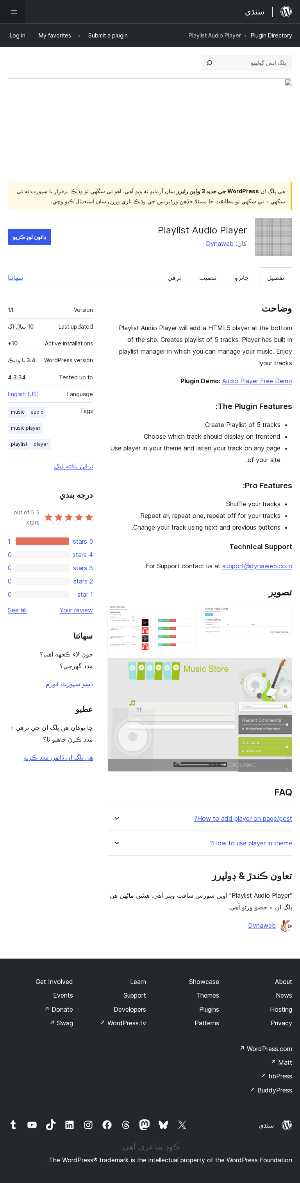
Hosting (281, 1009)
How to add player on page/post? (243, 818)
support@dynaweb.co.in (257, 566)
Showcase (204, 982)
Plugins (209, 1009)
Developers (130, 1009)
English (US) (23, 394)
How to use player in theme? (251, 843)
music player (26, 428)
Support (134, 995)
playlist (19, 444)
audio (37, 412)
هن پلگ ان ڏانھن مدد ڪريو (58, 757)
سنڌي (266, 1125)
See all (17, 610)
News (284, 995)
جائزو (242, 277)
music (18, 412)
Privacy (281, 1023)
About (283, 982)
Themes (207, 995)
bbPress (276, 1076)
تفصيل (275, 277)
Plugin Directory (271, 35)
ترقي (174, 277)
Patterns (207, 1023)
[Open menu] (12, 11)
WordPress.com (265, 1049)
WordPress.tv (123, 1023)
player (41, 444)
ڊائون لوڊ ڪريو (29, 236)
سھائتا (15, 277)
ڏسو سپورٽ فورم (69, 684)
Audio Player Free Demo (257, 381)
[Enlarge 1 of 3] (282, 616)
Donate (58, 1009)
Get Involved (54, 982)
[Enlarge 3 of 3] (282, 668)
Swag (61, 1023)
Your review (76, 610)
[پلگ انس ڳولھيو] (209, 63)
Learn (138, 982)
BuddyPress (271, 1090)
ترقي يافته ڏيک (73, 466)
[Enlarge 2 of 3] (186, 616)
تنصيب (207, 277)
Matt (281, 1062)
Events (63, 995)
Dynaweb (220, 243)
